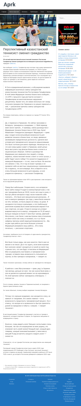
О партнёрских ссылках (69, 396)
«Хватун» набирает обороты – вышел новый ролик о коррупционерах (68, 79)
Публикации (34, 11)
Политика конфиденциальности (50, 381)
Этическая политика (31, 381)
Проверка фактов (69, 401)
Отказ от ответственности (50, 388)
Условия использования (50, 383)
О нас (42, 11)
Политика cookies (50, 386)
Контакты (24, 11)
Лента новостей (14, 11)
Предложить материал (69, 390)
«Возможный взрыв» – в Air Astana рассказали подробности (67, 73)
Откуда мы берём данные (69, 386)
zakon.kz (13, 63)
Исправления (69, 388)
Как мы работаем (69, 383)
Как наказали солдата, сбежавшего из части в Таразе (20, 365)
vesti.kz (15, 67)
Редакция (69, 381)
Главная (4, 11)
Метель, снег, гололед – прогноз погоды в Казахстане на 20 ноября (68, 85)
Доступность (50, 390)
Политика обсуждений (69, 399)
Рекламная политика (69, 394)
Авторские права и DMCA (69, 392)
